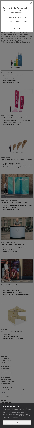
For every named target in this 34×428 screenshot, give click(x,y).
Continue (17, 28)
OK (17, 422)
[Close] (31, 3)
